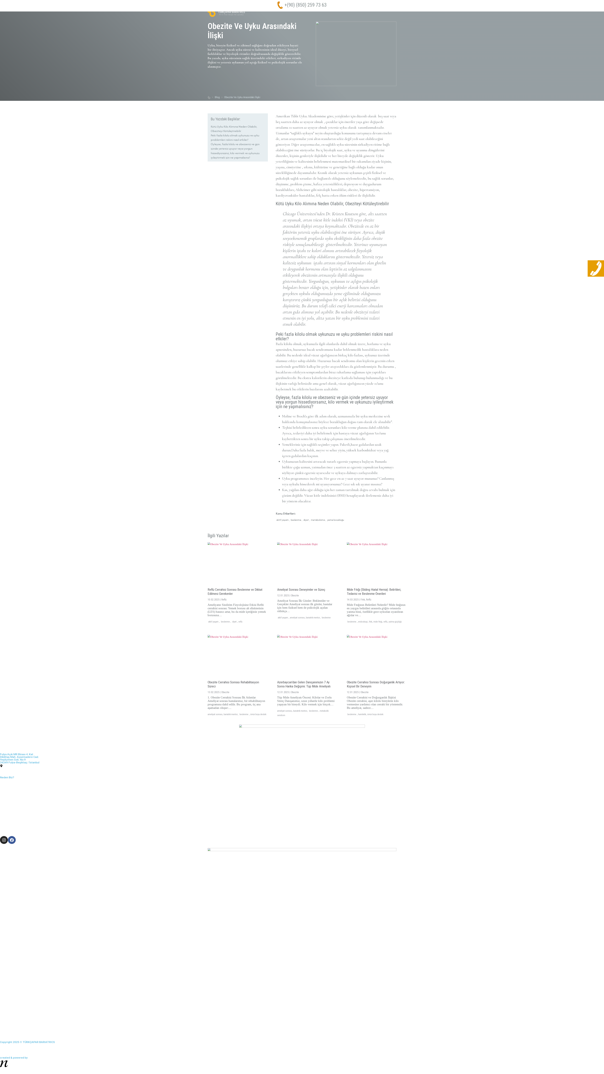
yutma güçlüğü (395, 621)
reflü (240, 621)
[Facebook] (12, 840)
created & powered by (14, 1057)
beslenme (225, 621)
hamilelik (362, 714)
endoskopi (363, 621)
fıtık (370, 621)
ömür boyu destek (258, 714)
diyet (234, 621)
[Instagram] (4, 840)
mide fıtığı (377, 621)
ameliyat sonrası (297, 617)
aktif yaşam (213, 621)
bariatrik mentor (313, 617)
